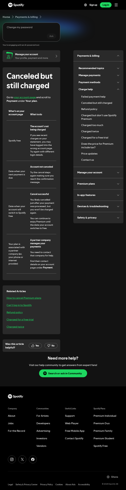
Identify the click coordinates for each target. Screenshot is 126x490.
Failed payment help (93, 96)
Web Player (72, 423)
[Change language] (85, 5)
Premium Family (103, 431)
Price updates (89, 153)
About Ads (70, 484)
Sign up (93, 5)
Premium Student (104, 438)
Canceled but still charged (96, 103)
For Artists (42, 415)
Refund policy (15, 312)
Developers (43, 423)
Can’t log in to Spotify (19, 305)
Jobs (10, 423)
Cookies (59, 484)
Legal (10, 484)
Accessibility (84, 484)
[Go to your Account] (55, 56)
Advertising (43, 431)
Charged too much (92, 125)
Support (70, 415)
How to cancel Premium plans (24, 298)
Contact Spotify (74, 438)
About (11, 415)
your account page (25, 97)
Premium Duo (102, 423)
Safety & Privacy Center (27, 484)
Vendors (41, 446)
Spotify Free (101, 446)
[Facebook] (33, 459)
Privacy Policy (46, 484)
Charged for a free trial (20, 319)
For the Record (16, 431)
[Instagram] (12, 459)
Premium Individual (105, 415)
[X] (22, 459)
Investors (41, 438)
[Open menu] (116, 5)
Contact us (87, 160)
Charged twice (15, 326)
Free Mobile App (74, 431)
